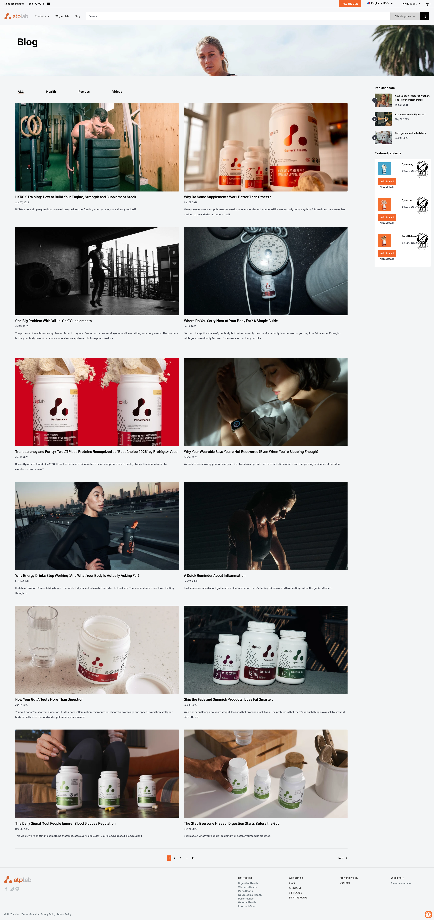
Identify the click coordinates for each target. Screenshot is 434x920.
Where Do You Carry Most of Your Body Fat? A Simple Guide (231, 320)
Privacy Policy (48, 914)
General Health (247, 902)
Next (341, 858)
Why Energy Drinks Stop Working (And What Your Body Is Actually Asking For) (77, 575)
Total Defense (409, 236)
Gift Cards (295, 892)
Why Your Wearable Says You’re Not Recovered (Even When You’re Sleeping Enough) (251, 451)
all (21, 92)
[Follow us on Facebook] (6, 888)
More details (387, 186)
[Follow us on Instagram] (12, 888)
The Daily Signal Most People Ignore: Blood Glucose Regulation (65, 823)
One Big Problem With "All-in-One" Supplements (53, 320)
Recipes (84, 92)
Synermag (407, 164)
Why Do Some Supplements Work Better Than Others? (227, 197)
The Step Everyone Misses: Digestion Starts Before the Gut (231, 823)
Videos (117, 92)
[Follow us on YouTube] (17, 888)
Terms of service (30, 914)
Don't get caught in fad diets (410, 133)
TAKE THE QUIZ (349, 3)
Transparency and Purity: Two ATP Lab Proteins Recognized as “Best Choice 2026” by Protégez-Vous (96, 451)
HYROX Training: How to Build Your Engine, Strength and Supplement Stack (75, 197)
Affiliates (295, 887)
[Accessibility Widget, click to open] (428, 914)
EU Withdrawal (298, 897)
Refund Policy (64, 914)
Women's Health (247, 887)
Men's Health (245, 890)
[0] (428, 3)
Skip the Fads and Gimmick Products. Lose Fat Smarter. (228, 699)
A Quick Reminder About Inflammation (214, 575)
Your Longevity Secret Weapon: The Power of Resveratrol (412, 97)
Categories (245, 878)
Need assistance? (14, 3)
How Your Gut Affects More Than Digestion (49, 699)
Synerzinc (407, 200)
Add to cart (387, 181)
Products (40, 16)
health (51, 92)
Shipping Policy (349, 878)
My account (409, 3)
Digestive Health (248, 883)
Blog (77, 16)
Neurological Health (250, 894)
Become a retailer (401, 883)
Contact (345, 882)
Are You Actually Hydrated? (410, 114)
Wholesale (397, 878)
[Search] (424, 16)
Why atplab (62, 16)
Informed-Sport (247, 906)
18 (193, 858)
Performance (246, 898)
